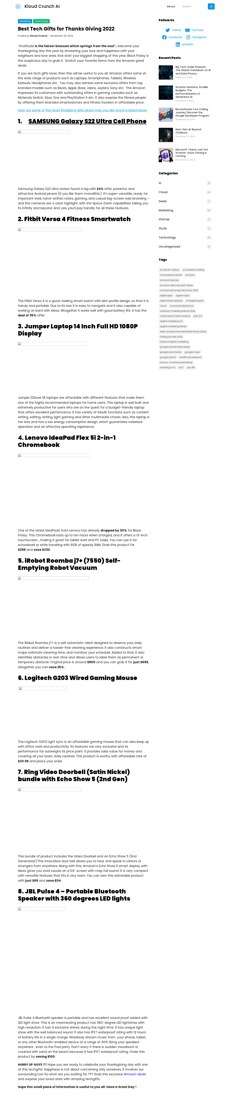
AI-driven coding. (169, 269)
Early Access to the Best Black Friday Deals (183, 331)
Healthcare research (190, 357)
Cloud (163, 192)
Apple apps (166, 295)
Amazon (190, 274)
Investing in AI (167, 367)
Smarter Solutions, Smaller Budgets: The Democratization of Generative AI (192, 92)
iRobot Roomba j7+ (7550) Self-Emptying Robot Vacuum (69, 564)
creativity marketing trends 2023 (177, 311)
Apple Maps (182, 295)
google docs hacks (170, 352)
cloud (163, 305)
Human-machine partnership (176, 362)
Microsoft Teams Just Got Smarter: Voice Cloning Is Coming (192, 153)
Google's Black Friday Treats (175, 346)
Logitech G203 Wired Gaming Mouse (81, 678)
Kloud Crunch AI (42, 6)
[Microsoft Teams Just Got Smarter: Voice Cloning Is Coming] (166, 155)
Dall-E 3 (197, 316)
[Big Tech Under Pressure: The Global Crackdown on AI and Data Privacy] (166, 72)
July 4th (191, 367)
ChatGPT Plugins (195, 300)
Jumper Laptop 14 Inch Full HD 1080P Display (78, 330)
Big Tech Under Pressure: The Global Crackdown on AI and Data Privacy (193, 70)
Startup (164, 219)
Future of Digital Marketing (174, 341)
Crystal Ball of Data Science (175, 316)
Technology (41, 21)
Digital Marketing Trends (173, 326)
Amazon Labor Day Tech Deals (176, 285)
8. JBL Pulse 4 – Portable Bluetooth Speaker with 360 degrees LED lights (74, 895)
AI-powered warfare (171, 274)
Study (163, 228)
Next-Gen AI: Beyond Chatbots (188, 131)
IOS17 (181, 367)
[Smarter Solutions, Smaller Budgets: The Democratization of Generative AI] (166, 92)
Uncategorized (169, 247)
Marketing (25, 21)
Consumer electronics (182, 305)
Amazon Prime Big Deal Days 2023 (179, 290)
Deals (163, 201)
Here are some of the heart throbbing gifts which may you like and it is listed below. (82, 110)
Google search (168, 357)
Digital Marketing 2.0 (171, 321)
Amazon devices (169, 280)
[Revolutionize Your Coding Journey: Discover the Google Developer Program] (166, 115)
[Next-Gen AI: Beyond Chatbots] (166, 135)
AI (160, 183)
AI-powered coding (193, 269)
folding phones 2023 (171, 336)
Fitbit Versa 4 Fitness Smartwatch (77, 219)
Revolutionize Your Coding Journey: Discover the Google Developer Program (192, 112)
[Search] (211, 6)
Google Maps (192, 352)
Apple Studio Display (171, 300)
